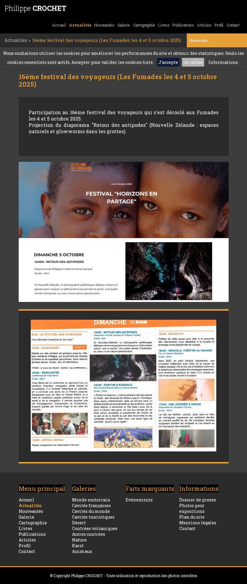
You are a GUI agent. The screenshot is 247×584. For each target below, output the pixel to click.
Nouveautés (104, 25)
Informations (223, 62)
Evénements (139, 500)
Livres (164, 25)
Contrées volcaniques (94, 528)
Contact (233, 25)
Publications (183, 25)
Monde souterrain (91, 500)
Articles (204, 25)
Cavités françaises (91, 505)
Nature (79, 540)
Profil (219, 25)
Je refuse (193, 62)
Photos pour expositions (192, 508)
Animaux (82, 551)
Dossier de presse (197, 500)
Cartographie (144, 25)
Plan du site (192, 517)
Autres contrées (88, 534)
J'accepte (168, 62)
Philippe (35, 8)
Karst (78, 545)
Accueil (59, 25)
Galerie (123, 25)
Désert (79, 523)
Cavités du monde (91, 511)
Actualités (80, 25)
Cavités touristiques (93, 517)
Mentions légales (197, 523)
